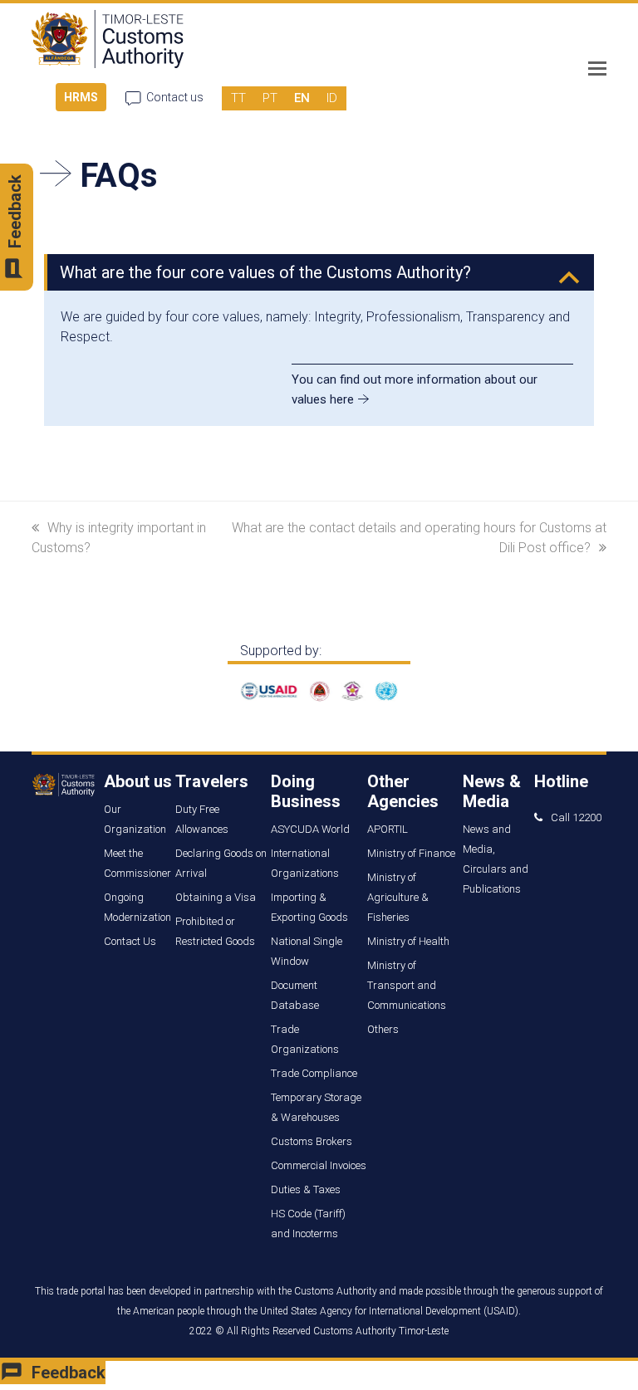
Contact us (175, 97)
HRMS (81, 97)
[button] (597, 68)
